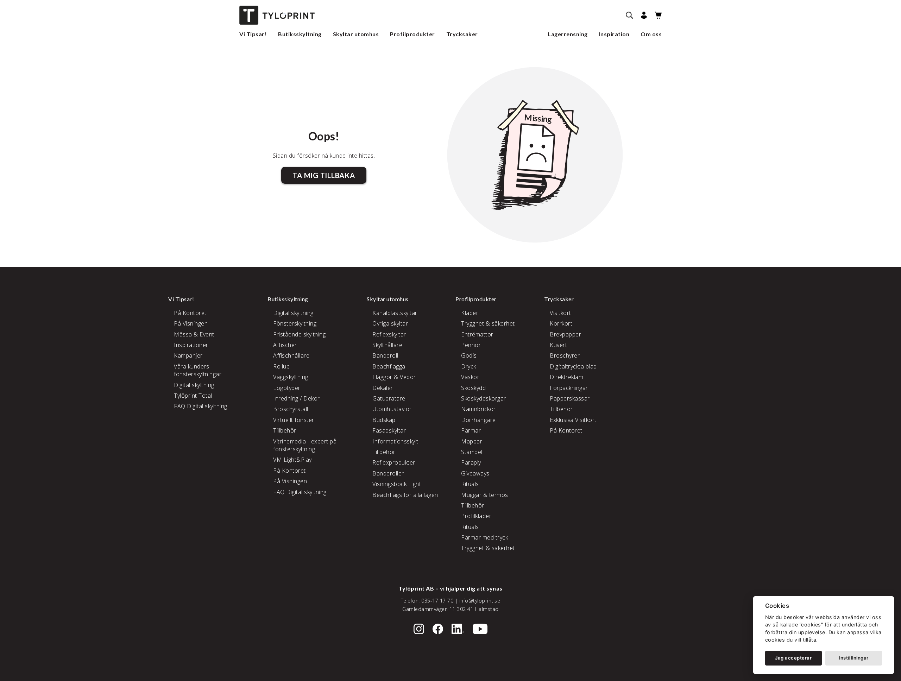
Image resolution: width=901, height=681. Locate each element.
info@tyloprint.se (479, 600)
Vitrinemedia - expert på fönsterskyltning (304, 445)
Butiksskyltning (300, 34)
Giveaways (475, 473)
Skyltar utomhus (356, 34)
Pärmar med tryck (484, 537)
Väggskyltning (290, 377)
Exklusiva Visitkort (573, 420)
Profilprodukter (412, 34)
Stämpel (472, 452)
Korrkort (561, 323)
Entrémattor (477, 334)
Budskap (384, 420)
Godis (469, 355)
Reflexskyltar (389, 334)
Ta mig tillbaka (323, 175)
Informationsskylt (395, 441)
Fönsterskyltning (294, 323)
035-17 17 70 (437, 600)
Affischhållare (291, 355)
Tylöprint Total (193, 395)
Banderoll (385, 355)
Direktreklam (566, 377)
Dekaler (382, 388)
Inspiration (614, 34)
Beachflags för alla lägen (405, 495)
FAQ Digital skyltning (200, 406)
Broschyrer (565, 355)
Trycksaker (462, 34)
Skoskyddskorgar (483, 398)
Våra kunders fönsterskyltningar (197, 370)
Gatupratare (388, 398)
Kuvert (558, 345)
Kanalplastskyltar (394, 313)
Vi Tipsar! (253, 34)
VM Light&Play (292, 460)
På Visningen (191, 323)
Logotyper (287, 388)
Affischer (285, 345)
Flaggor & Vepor (394, 377)
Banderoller (388, 473)
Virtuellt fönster (293, 420)
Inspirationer (191, 345)
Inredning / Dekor (296, 398)
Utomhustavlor (392, 409)
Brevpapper (565, 334)
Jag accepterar (793, 658)
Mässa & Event (194, 334)
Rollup (281, 366)
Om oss (651, 34)
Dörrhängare (478, 420)
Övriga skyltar (390, 323)
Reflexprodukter (393, 462)
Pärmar (471, 430)
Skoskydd (473, 388)
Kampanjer (188, 355)
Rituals (470, 484)
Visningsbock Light (396, 484)
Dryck (468, 366)
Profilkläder (476, 516)
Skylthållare (387, 345)
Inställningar (854, 658)
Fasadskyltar (389, 430)
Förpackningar (569, 388)
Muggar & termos (484, 495)
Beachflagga (388, 366)
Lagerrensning (568, 34)
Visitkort (560, 313)
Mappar (471, 441)
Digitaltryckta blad (573, 366)
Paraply (471, 462)
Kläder (469, 313)
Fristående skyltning (299, 334)
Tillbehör (284, 430)
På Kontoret (190, 313)
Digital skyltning (194, 385)
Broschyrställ (290, 409)
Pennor (471, 345)
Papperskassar (570, 398)
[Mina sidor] (643, 15)
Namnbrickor (478, 409)
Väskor (470, 377)
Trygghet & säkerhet (488, 323)
